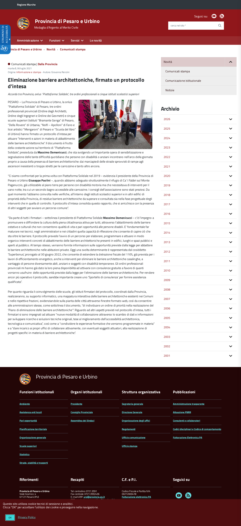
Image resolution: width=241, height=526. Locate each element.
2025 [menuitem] (167, 128)
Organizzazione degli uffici (136, 420)
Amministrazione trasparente (188, 404)
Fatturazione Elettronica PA (187, 437)
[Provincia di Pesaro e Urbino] (23, 23)
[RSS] (222, 16)
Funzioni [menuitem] (54, 40)
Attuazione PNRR (182, 412)
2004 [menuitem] (167, 327)
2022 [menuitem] (167, 157)
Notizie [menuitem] (169, 90)
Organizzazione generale (33, 437)
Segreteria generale (132, 404)
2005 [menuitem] (167, 318)
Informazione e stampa (28, 72)
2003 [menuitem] (167, 337)
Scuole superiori (28, 446)
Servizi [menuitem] (75, 40)
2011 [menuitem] (167, 261)
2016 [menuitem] (167, 213)
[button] (231, 62)
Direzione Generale (132, 412)
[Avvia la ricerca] (220, 25)
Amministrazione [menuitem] (28, 40)
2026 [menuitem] (167, 119)
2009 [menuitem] (167, 280)
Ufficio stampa (129, 446)
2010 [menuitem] (167, 270)
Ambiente (25, 404)
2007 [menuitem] (167, 299)
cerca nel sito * (178, 25)
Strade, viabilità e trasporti (34, 463)
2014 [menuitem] (167, 232)
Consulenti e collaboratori (186, 420)
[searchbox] (192, 25)
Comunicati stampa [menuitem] (177, 71)
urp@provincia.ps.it (94, 497)
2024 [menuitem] (167, 138)
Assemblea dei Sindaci (82, 420)
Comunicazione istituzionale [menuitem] (183, 80)
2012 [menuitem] (167, 251)
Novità (51, 49)
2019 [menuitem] (167, 185)
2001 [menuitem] (167, 355)
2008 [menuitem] (167, 289)
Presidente (76, 404)
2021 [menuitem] (167, 166)
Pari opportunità (28, 420)
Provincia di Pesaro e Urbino (67, 21)
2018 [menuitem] (167, 195)
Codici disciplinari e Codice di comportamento (197, 429)
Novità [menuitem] (168, 62)
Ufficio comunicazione (133, 437)
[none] (115, 148)
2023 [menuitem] (167, 147)
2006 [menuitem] (167, 308)
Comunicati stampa (72, 49)
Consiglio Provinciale (82, 412)
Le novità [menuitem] (96, 40)
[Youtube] (214, 16)
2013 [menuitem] (167, 242)
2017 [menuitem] (167, 204)
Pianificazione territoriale (33, 429)
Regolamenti (128, 429)
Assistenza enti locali (31, 412)
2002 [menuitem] (167, 346)
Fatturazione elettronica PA (136, 497)
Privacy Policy (27, 517)
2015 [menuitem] (167, 223)
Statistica (25, 454)
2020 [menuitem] (167, 176)
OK (10, 517)
